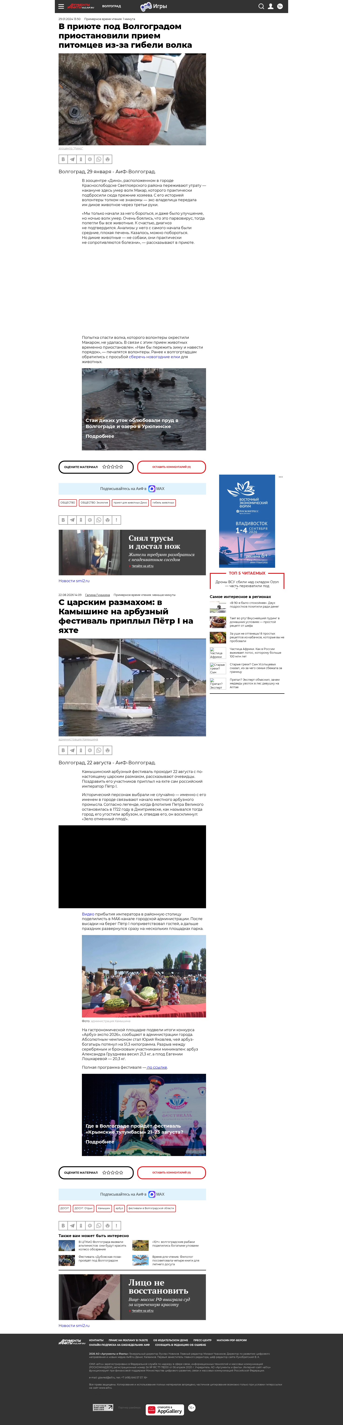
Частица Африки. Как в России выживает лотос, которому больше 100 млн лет (255, 652)
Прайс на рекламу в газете (128, 1340)
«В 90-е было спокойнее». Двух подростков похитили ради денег (254, 604)
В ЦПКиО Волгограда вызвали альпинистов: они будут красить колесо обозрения (102, 1245)
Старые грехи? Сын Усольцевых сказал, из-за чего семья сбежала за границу (256, 668)
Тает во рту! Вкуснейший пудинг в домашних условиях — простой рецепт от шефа (255, 621)
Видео (88, 914)
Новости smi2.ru (74, 581)
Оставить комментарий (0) (171, 467)
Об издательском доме (170, 1340)
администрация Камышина (78, 739)
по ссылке (156, 1067)
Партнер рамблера (129, 1407)
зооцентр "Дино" (71, 148)
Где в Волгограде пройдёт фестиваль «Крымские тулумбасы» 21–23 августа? (134, 1129)
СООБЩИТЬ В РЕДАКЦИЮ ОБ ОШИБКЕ (180, 1345)
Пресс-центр (202, 1340)
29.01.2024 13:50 (69, 19)
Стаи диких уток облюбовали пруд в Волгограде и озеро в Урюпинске (132, 423)
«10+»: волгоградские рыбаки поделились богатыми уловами (175, 1243)
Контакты (96, 1340)
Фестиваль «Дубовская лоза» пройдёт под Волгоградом (100, 1258)
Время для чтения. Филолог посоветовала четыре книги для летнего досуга (175, 1260)
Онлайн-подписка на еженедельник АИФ (119, 1345)
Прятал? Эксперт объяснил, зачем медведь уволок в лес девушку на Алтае (255, 683)
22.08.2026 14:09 (70, 595)
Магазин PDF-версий (232, 1340)
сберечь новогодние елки (154, 357)
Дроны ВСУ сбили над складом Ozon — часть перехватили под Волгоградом (247, 586)
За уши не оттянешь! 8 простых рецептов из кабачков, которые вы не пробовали (257, 637)
